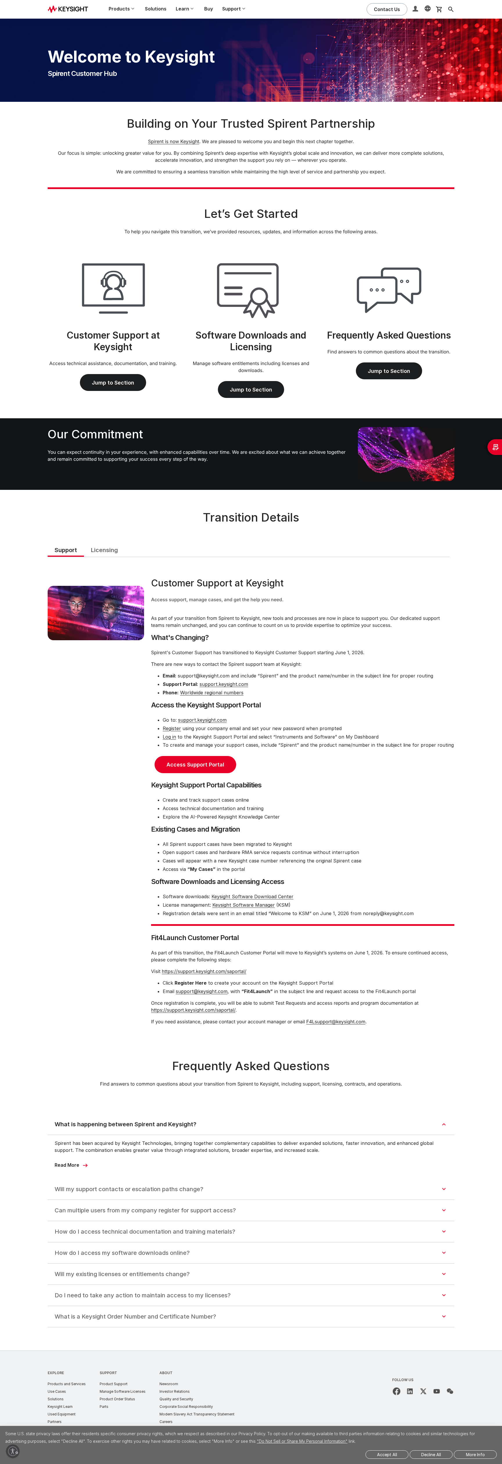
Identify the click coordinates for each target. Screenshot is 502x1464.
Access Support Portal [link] (195, 765)
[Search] (450, 9)
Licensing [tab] (104, 550)
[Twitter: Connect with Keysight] (423, 1391)
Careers (166, 1421)
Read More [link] (67, 1165)
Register (172, 728)
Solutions (155, 9)
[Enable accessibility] (13, 1451)
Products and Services (67, 1384)
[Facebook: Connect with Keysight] (396, 1391)
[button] (416, 9)
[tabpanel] (251, 802)
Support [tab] (66, 550)
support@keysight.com (201, 991)
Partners (55, 1421)
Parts (104, 1406)
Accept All (387, 1454)
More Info (475, 1454)
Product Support (114, 1384)
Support (108, 1373)
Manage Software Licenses (123, 1391)
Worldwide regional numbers (211, 692)
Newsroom (168, 1384)
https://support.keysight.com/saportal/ (204, 971)
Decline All (431, 1454)
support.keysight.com (224, 684)
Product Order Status (117, 1399)
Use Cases (57, 1391)
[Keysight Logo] (70, 9)
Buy (208, 9)
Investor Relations (174, 1391)
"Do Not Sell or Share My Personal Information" (302, 1441)
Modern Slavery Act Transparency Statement (196, 1414)
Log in (169, 737)
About (166, 1373)
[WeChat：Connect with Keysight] (450, 1391)
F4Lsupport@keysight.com (335, 1021)
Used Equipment (62, 1414)
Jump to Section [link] (113, 383)
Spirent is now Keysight (173, 141)
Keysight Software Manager (243, 905)
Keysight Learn (60, 1406)
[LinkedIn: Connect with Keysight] (410, 1391)
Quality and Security (176, 1399)
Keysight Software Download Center (252, 896)
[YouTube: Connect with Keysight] (436, 1391)
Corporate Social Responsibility (186, 1406)
